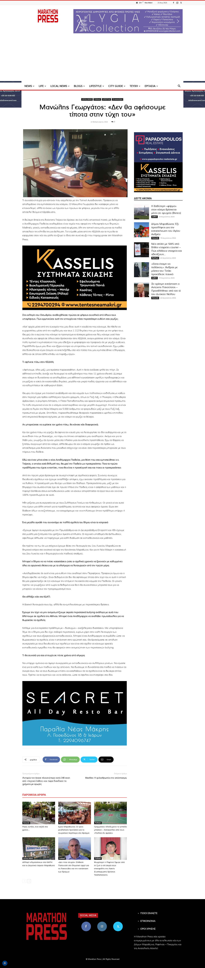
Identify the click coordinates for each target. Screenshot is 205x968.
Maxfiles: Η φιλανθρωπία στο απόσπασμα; (106, 778)
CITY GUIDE (115, 86)
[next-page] (29, 881)
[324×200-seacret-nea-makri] (74, 713)
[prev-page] (24, 881)
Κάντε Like (86, 923)
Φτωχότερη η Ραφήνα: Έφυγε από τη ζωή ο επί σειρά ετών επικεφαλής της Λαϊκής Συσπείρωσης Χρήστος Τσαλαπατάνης (109, 868)
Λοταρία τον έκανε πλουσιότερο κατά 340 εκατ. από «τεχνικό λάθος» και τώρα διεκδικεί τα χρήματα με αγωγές (46, 781)
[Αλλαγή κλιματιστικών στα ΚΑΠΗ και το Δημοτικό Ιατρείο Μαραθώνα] (38, 848)
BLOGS (78, 86)
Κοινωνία (26, 823)
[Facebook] (173, 3)
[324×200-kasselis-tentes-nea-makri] (74, 278)
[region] (128, 21)
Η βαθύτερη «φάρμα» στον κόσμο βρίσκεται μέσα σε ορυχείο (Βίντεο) (166, 209)
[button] (128, 21)
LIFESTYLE (95, 86)
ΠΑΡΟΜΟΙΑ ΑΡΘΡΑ (34, 794)
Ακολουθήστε (102, 923)
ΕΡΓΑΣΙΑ (150, 86)
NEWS (28, 86)
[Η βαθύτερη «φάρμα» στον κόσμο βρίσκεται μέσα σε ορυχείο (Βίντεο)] (141, 211)
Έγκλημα (155, 258)
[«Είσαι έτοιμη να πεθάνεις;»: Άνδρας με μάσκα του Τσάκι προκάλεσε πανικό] (141, 269)
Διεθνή (154, 216)
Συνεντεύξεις (117, 99)
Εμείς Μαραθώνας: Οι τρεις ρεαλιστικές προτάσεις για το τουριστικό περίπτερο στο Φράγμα (73, 830)
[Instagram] (177, 3)
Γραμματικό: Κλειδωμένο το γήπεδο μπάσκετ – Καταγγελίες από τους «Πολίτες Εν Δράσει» (110, 830)
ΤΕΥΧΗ (134, 86)
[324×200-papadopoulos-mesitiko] (158, 147)
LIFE (41, 86)
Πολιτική (97, 99)
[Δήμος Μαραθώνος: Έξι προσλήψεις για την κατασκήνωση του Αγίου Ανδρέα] (141, 229)
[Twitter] (181, 3)
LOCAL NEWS (58, 86)
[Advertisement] (102, 60)
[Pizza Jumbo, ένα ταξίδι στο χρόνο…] (38, 813)
